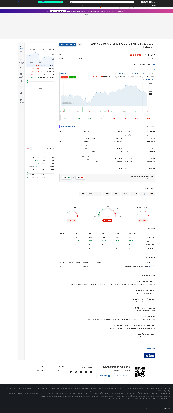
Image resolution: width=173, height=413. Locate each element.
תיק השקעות (60, 370)
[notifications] (22, 2)
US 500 (52, 74)
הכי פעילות (51, 153)
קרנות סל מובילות (143, 7)
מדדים (47, 46)
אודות (41, 366)
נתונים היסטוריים (140, 69)
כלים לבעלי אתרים (59, 374)
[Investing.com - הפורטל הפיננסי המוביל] (148, 2)
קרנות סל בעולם (133, 7)
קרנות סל (152, 7)
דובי (79, 177)
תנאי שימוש (23, 408)
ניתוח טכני (141, 65)
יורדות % (37, 153)
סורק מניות (90, 5)
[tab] (151, 194)
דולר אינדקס (50, 83)
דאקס (52, 80)
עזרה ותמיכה (39, 374)
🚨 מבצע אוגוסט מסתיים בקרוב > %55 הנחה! (50, 1)
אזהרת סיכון (5, 408)
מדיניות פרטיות (14, 408)
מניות (35, 46)
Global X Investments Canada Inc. (68, 145)
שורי (65, 177)
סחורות (41, 46)
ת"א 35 (52, 65)
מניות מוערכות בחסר (93, 7)
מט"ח (52, 46)
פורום (134, 65)
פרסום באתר (39, 370)
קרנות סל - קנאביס (124, 7)
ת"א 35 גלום (50, 71)
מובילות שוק (50, 148)
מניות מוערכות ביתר (82, 7)
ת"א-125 (51, 68)
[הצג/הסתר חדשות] (116, 74)
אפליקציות (61, 366)
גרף (148, 65)
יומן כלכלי (97, 5)
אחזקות (148, 69)
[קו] (150, 74)
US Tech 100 (50, 77)
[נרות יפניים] (153, 74)
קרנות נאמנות (116, 7)
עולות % (44, 153)
